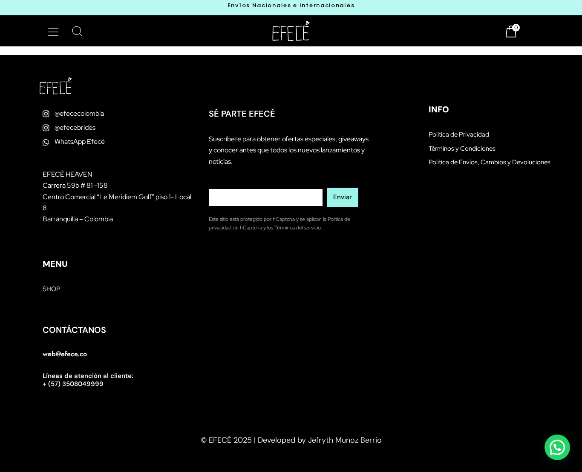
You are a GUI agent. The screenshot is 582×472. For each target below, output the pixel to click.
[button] (53, 32)
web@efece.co (65, 354)
